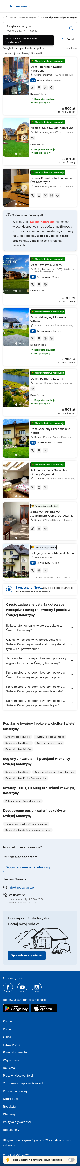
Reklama (9, 1068)
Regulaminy (11, 1129)
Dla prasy (9, 1114)
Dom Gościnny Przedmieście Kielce (50, 431)
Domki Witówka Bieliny (46, 265)
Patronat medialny (15, 1091)
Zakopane (9, 1145)
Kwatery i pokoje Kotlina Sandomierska (25, 778)
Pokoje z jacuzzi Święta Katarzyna (22, 801)
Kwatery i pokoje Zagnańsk (50, 736)
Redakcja (9, 1106)
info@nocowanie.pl (22, 887)
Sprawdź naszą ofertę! (26, 955)
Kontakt (8, 1021)
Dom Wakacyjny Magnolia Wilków (48, 319)
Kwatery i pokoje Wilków (18, 749)
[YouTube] (22, 987)
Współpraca (11, 1060)
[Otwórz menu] (5, 6)
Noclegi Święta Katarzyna (23, 17)
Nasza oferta (11, 1044)
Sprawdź (36, 53)
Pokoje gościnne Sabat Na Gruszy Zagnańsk (48, 472)
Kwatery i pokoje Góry (16, 772)
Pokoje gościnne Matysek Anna (52, 553)
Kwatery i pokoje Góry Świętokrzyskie (54, 772)
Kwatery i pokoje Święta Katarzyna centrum (27, 830)
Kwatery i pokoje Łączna (49, 743)
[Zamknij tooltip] (49, 39)
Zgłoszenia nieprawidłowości (23, 1083)
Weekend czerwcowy (58, 1140)
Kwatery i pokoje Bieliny (17, 743)
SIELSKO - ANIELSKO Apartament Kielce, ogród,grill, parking (51, 515)
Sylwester (38, 1140)
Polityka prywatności (17, 1122)
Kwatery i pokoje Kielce (17, 736)
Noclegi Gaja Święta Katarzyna (52, 128)
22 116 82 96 (17, 895)
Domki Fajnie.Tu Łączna (46, 378)
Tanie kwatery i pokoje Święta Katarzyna (26, 823)
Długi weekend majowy (17, 1140)
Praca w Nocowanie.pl (18, 1075)
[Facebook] (8, 987)
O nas (7, 1037)
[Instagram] (37, 987)
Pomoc (7, 1029)
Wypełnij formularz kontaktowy (28, 867)
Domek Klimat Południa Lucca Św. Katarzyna (51, 180)
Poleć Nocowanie (15, 1052)
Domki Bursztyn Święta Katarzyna (46, 68)
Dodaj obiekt (11, 1099)
